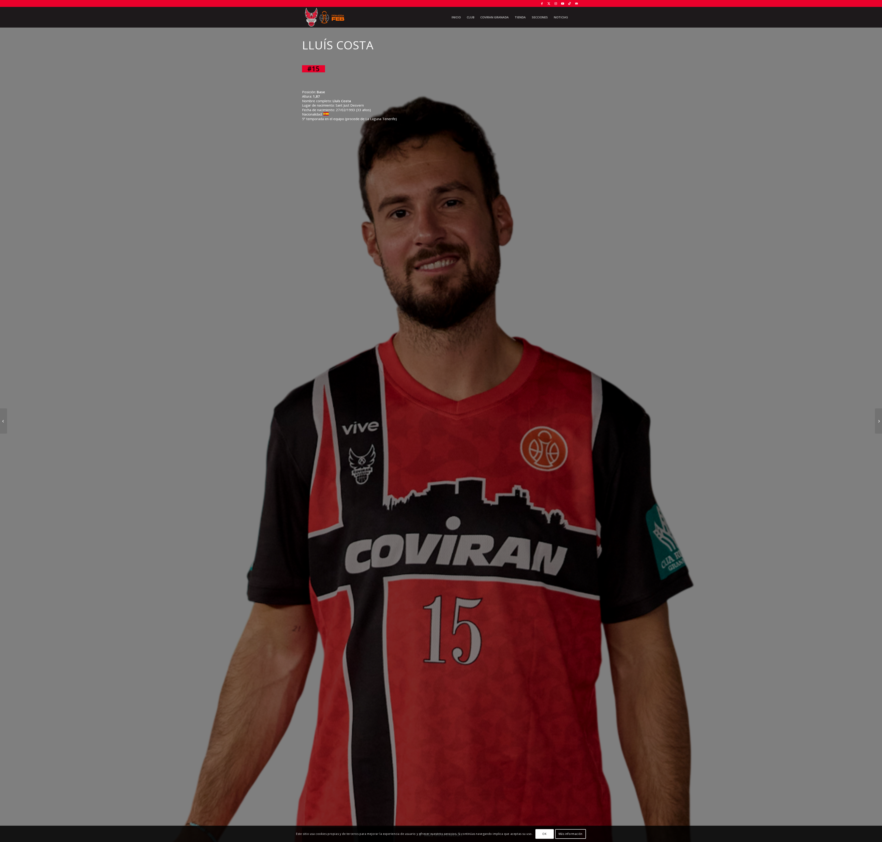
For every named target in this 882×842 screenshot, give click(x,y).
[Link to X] (549, 3)
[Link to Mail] (576, 3)
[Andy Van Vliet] (878, 421)
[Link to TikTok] (569, 3)
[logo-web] (324, 17)
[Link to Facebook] (542, 3)
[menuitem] (456, 17)
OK (544, 834)
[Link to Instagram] (555, 3)
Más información (570, 834)
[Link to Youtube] (562, 3)
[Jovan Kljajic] (3, 421)
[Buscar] (575, 17)
